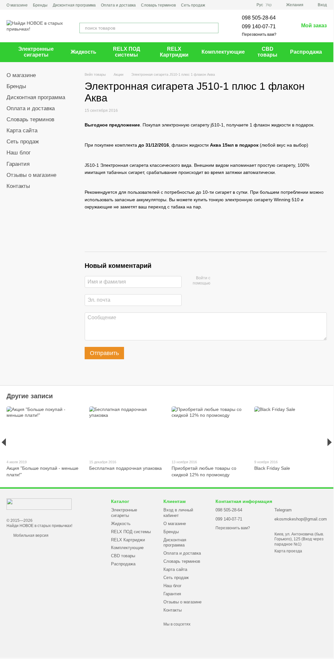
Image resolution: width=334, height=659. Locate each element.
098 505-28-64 (259, 17)
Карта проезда (288, 551)
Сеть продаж (193, 5)
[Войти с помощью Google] (228, 281)
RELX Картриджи (174, 52)
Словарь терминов (158, 5)
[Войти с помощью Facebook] (217, 281)
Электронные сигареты (36, 52)
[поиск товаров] (213, 28)
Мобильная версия (30, 535)
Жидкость (83, 52)
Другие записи (30, 396)
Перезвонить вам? (259, 34)
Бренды (40, 5)
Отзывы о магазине (31, 175)
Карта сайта (22, 130)
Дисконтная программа (74, 5)
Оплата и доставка (118, 5)
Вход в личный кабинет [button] (178, 512)
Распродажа (306, 52)
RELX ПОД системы (126, 52)
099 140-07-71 (259, 26)
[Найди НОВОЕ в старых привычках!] (39, 503)
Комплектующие (223, 52)
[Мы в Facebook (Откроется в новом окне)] (230, 4)
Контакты (18, 186)
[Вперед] (329, 442)
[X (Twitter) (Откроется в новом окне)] (246, 4)
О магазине (17, 5)
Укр (269, 5)
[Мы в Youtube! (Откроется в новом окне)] (238, 4)
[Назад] (4, 442)
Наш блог (19, 153)
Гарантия (18, 164)
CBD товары (267, 52)
